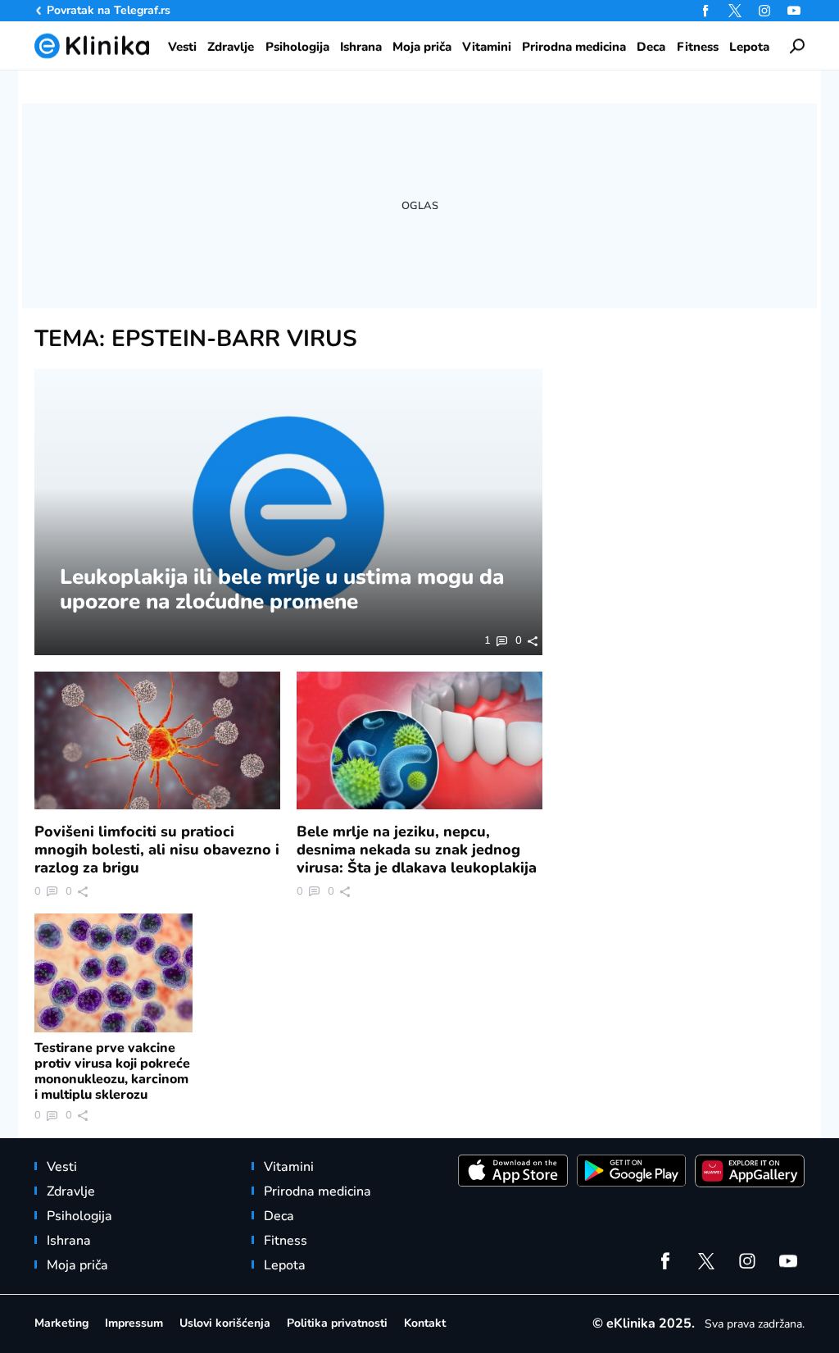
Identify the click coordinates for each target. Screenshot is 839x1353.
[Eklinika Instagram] (764, 10)
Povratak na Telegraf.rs (108, 10)
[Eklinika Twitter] (735, 10)
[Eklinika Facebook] (705, 10)
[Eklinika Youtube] (794, 10)
